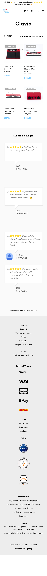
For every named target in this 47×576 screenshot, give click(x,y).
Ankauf (23, 337)
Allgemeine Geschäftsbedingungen (23, 501)
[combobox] (31, 36)
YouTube (23, 431)
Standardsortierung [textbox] (30, 36)
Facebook (23, 427)
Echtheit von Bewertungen (24, 512)
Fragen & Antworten (23, 345)
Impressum (23, 516)
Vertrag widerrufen (23, 333)
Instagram (23, 423)
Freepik (20, 533)
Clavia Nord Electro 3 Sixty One (30, 69)
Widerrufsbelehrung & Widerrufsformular (23, 504)
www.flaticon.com (35, 533)
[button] (25, 11)
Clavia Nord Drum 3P (9, 68)
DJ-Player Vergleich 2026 (23, 355)
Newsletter (23, 341)
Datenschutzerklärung (24, 508)
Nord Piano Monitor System (30, 110)
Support (23, 329)
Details (7, 76)
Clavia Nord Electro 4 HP (9, 110)
